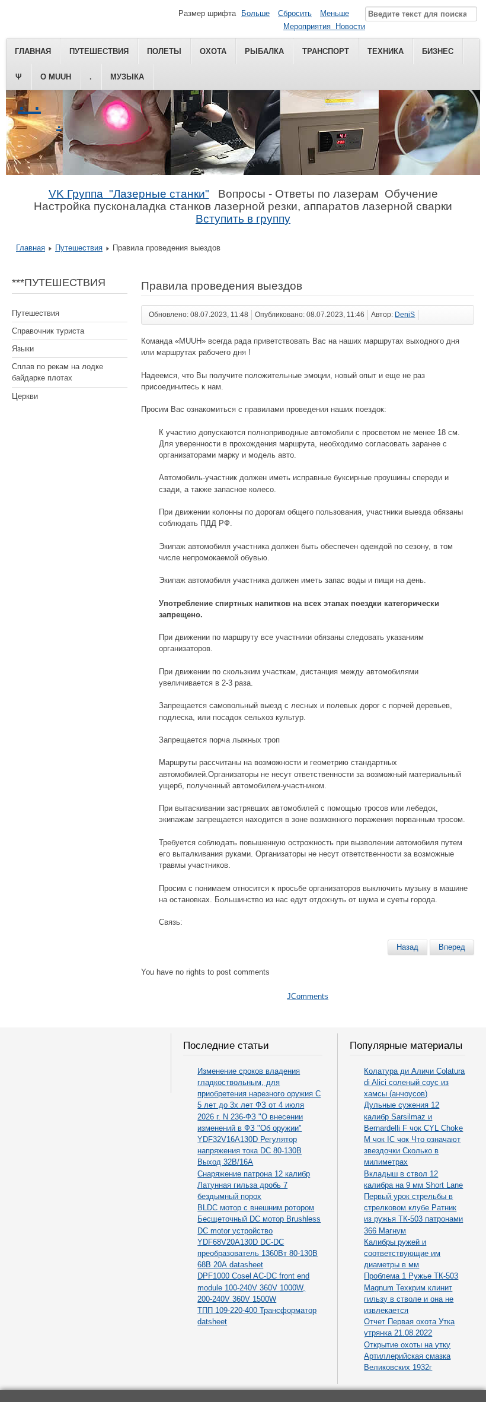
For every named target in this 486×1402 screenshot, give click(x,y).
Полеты (164, 51)
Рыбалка (264, 51)
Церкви (25, 396)
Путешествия (99, 51)
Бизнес (437, 51)
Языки (23, 348)
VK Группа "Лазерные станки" (129, 194)
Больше (255, 13)
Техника (385, 51)
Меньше (334, 13)
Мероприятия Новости (324, 26)
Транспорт (325, 51)
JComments (307, 996)
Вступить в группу (243, 218)
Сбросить (295, 13)
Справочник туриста (48, 330)
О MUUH (55, 76)
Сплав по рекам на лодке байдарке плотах (57, 372)
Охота (213, 51)
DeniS (405, 314)
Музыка (127, 76)
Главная (33, 51)
